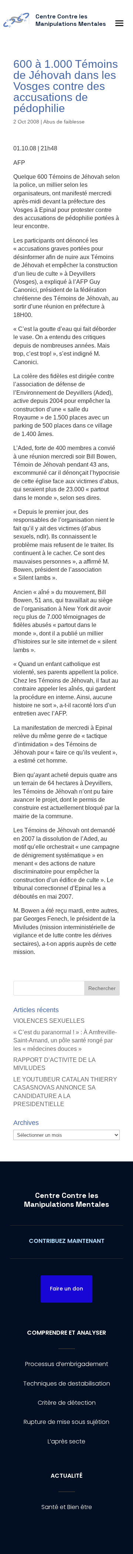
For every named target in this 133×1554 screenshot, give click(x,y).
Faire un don (66, 1288)
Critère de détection (67, 1402)
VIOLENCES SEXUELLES (49, 1021)
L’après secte (66, 1441)
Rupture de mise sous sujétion (66, 1422)
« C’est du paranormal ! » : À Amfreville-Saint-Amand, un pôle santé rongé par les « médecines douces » (65, 1040)
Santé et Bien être (66, 1507)
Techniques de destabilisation (66, 1383)
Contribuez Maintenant (67, 1241)
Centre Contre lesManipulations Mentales (66, 1200)
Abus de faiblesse (64, 122)
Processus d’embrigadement (66, 1364)
